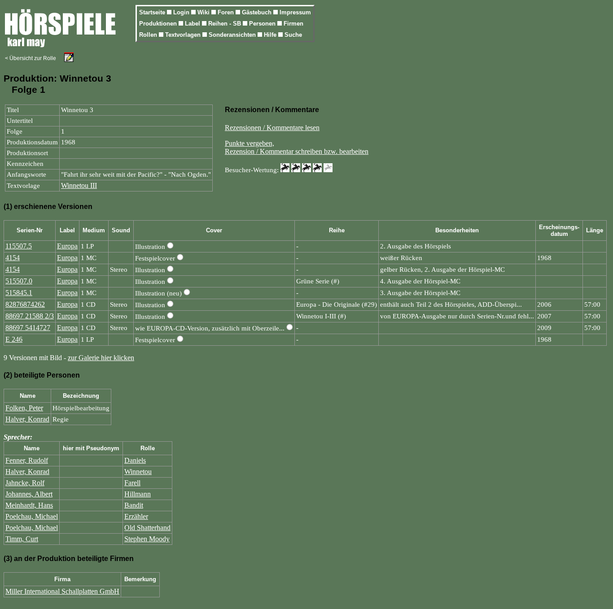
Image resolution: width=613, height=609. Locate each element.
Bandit (133, 505)
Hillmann (137, 494)
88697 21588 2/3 (29, 316)
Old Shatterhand (147, 527)
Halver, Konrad (27, 419)
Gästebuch (257, 12)
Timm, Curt (21, 539)
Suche (293, 34)
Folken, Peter (24, 408)
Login (182, 12)
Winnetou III (79, 185)
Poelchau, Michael (31, 516)
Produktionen (159, 23)
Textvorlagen (183, 34)
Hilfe (271, 34)
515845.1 (18, 292)
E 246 (13, 339)
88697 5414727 (27, 327)
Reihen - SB (225, 23)
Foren (227, 12)
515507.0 (18, 281)
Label (193, 23)
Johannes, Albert (29, 494)
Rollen (149, 34)
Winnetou (138, 471)
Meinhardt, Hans (29, 505)
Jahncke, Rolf (24, 483)
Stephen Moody (147, 539)
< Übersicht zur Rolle (30, 58)
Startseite (153, 12)
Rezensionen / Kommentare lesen (272, 127)
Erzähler (136, 516)
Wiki (204, 12)
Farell (132, 483)
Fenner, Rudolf (26, 460)
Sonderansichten (233, 34)
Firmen (293, 23)
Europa (67, 246)
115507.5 (18, 246)
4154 (12, 257)
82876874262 (25, 304)
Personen (263, 23)
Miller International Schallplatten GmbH (62, 591)
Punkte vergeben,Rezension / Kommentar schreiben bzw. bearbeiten (296, 147)
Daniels (135, 460)
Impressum (295, 12)
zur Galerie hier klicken (101, 357)
